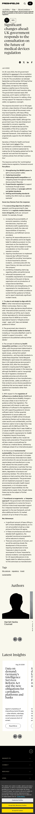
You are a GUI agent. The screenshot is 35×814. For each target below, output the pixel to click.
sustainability (6, 575)
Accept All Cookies (17, 810)
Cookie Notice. (21, 796)
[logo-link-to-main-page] (10, 3)
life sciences (6, 571)
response (14, 74)
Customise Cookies (17, 800)
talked (16, 144)
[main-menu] (30, 3)
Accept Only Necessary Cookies (17, 805)
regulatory (15, 571)
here (3, 83)
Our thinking (6, 9)
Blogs (13, 9)
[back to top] (31, 751)
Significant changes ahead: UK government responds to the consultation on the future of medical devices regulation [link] (17, 13)
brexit (22, 571)
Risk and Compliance (24, 9)
